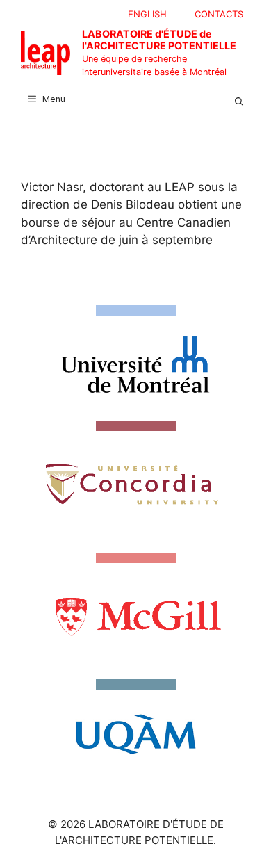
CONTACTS (219, 13)
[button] (239, 99)
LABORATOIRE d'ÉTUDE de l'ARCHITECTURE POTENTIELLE (159, 39)
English (147, 13)
